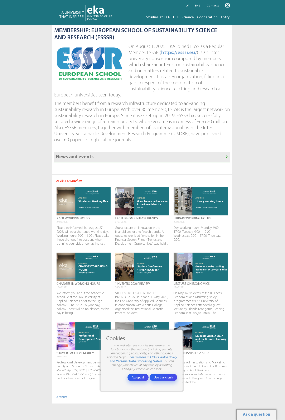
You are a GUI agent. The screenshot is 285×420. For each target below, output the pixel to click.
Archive (62, 397)
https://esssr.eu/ (179, 52)
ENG (198, 5)
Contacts (213, 5)
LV (187, 5)
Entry (225, 17)
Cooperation (207, 17)
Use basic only (163, 377)
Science (188, 17)
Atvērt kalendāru (69, 181)
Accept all (138, 377)
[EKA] (87, 12)
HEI (175, 17)
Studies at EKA (158, 17)
